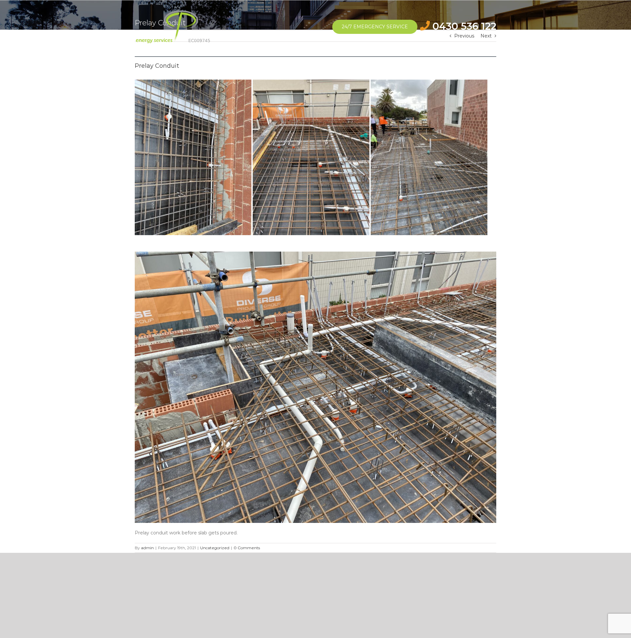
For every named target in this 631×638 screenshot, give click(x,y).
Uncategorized (214, 547)
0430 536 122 (464, 26)
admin (147, 547)
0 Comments (247, 547)
